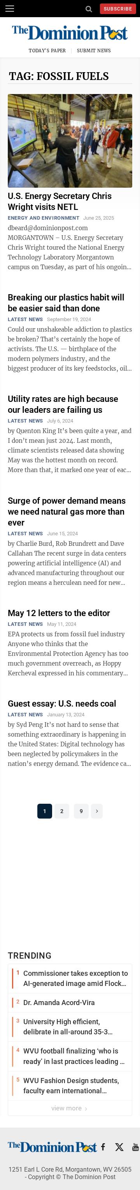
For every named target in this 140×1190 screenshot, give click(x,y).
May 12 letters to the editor (59, 613)
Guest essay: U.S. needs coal (62, 704)
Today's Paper (47, 50)
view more (67, 1108)
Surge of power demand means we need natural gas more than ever (67, 512)
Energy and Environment (43, 218)
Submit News (94, 50)
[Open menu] (10, 9)
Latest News (25, 319)
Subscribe (118, 9)
